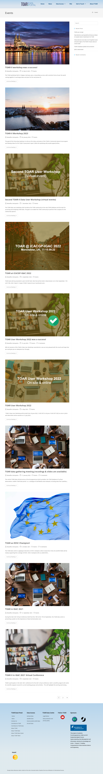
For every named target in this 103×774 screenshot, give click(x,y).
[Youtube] (63, 717)
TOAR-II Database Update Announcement (84, 46)
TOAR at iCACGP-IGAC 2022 (18, 273)
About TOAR (94, 4)
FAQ (71, 4)
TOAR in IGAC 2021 (14, 609)
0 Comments (41, 343)
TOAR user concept (78, 32)
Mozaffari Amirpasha (12, 71)
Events (96, 12)
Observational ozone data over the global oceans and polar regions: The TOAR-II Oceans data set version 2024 (86, 41)
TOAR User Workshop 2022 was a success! (26, 339)
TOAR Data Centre (48, 713)
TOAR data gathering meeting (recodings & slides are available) (36, 471)
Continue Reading (12, 81)
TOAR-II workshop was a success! (21, 67)
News (50, 4)
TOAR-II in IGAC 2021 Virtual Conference (24, 675)
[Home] (92, 12)
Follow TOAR (62, 713)
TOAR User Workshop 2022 (18, 405)
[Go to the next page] (67, 697)
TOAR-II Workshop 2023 (16, 133)
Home (42, 4)
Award (14, 752)
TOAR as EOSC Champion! (17, 543)
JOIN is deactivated (78, 49)
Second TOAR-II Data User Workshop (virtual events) (30, 199)
